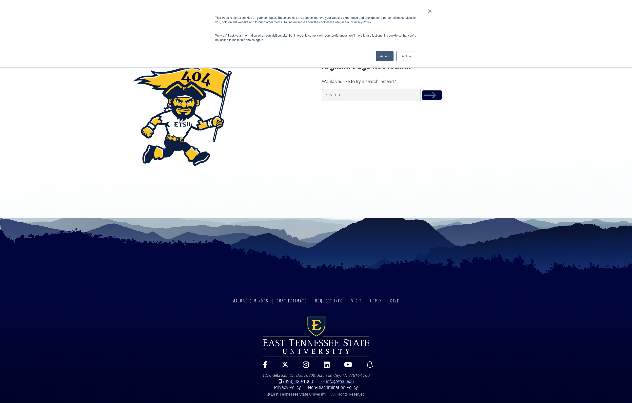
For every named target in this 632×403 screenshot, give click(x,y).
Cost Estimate (292, 300)
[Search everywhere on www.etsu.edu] (432, 95)
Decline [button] (406, 56)
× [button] (430, 9)
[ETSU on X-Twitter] (283, 366)
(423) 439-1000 (298, 381)
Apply (376, 300)
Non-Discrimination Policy (333, 387)
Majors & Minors (251, 300)
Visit (356, 300)
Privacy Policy (287, 387)
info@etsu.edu (340, 381)
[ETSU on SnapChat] (367, 366)
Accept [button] (384, 56)
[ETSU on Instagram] (304, 366)
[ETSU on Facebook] (263, 366)
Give (394, 300)
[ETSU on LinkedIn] (324, 366)
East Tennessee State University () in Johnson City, (316, 336)
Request (329, 300)
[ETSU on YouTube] (346, 366)
